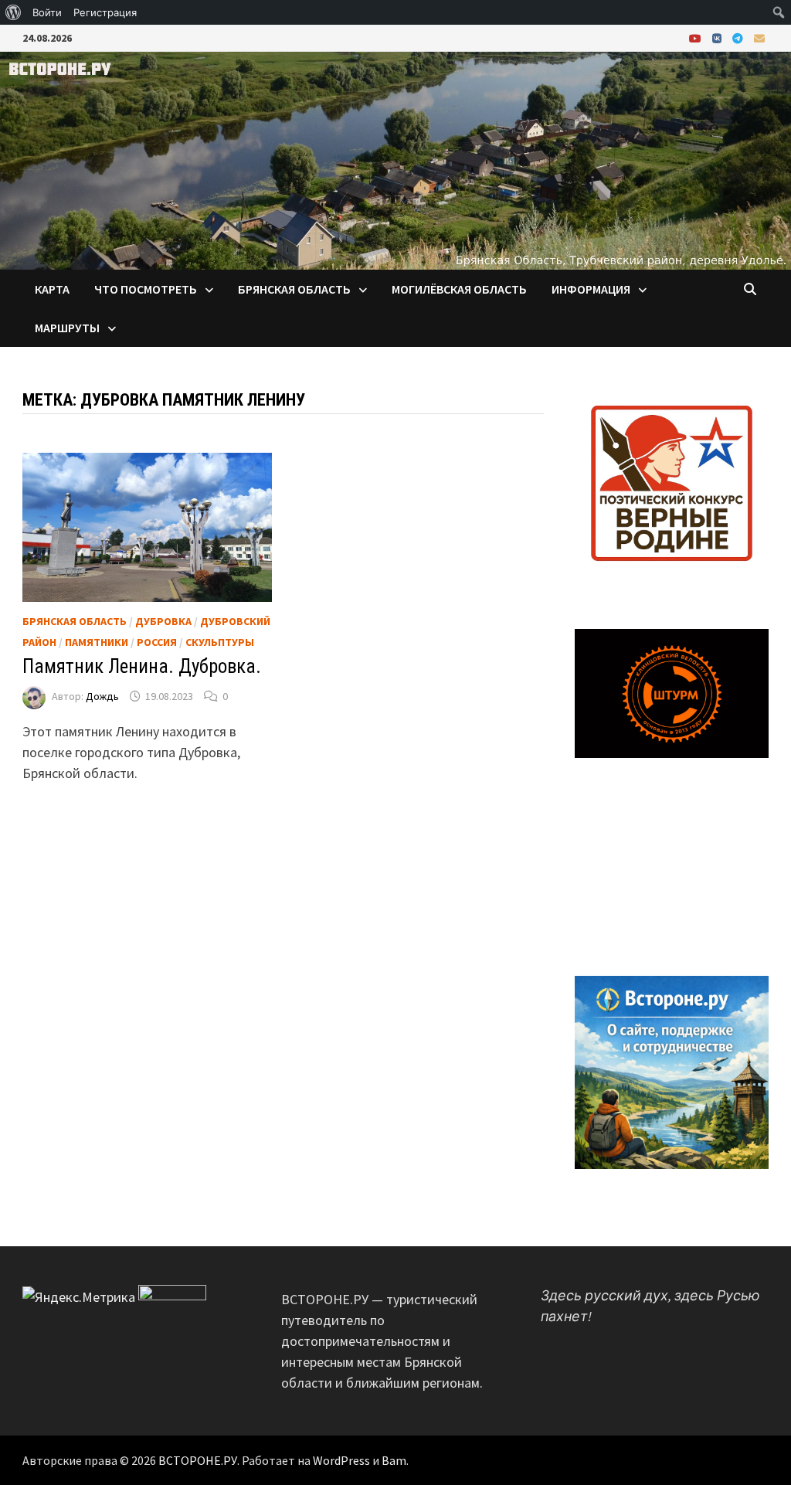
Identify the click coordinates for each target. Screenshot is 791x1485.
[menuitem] (13, 12)
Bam (394, 1460)
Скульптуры (219, 642)
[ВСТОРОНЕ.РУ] (395, 159)
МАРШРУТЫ (67, 327)
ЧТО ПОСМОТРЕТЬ (145, 289)
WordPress (341, 1460)
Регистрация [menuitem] (105, 12)
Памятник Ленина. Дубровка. (141, 666)
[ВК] (718, 37)
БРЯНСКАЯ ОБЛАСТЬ (294, 289)
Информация (591, 289)
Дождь (102, 696)
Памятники (96, 642)
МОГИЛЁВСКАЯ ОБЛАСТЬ (459, 289)
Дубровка (163, 621)
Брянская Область (74, 621)
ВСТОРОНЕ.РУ (197, 1460)
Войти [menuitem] (47, 12)
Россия (157, 642)
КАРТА (52, 289)
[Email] (759, 37)
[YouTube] (696, 37)
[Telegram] (739, 37)
